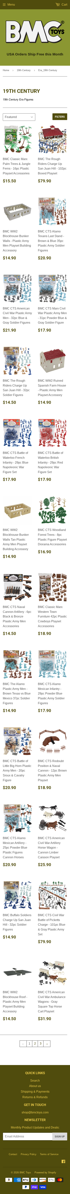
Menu (11, 4)
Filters (60, 116)
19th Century (24, 70)
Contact (13, 1154)
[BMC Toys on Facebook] (63, 1161)
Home (6, 70)
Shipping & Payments (35, 1091)
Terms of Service (49, 1154)
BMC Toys (25, 1172)
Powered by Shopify (45, 1172)
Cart (64, 4)
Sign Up (60, 1136)
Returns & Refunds (35, 1097)
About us (35, 1086)
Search (35, 1080)
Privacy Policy (28, 1154)
